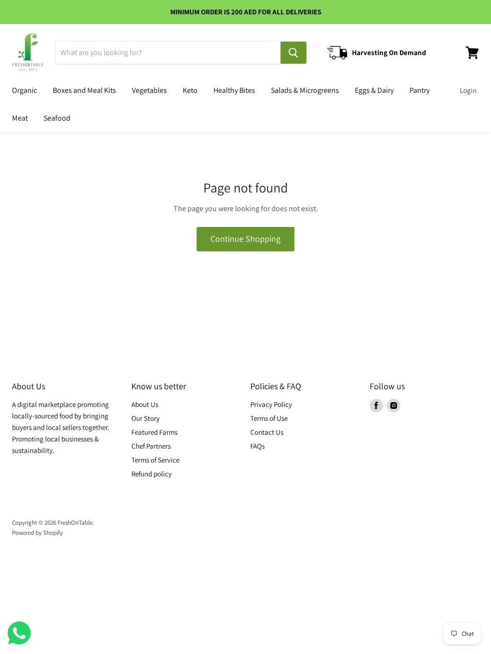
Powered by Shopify (37, 533)
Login (468, 90)
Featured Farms (154, 432)
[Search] (293, 53)
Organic (24, 90)
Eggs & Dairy (374, 90)
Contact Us (266, 432)
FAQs (257, 446)
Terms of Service (155, 459)
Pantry (419, 90)
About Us (144, 404)
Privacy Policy (271, 404)
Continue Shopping (245, 238)
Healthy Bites (234, 90)
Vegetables (149, 90)
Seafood (57, 118)
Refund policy (151, 473)
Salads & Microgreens (305, 90)
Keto (190, 90)
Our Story (145, 418)
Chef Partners (151, 446)
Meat (20, 118)
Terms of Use (269, 418)
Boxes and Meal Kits (84, 90)
